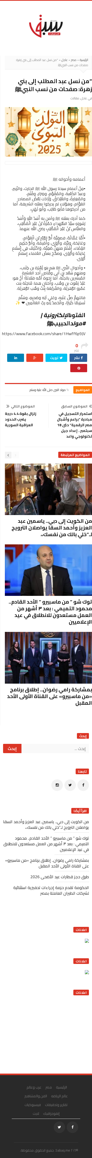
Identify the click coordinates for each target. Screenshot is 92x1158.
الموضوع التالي (23, 406)
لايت (36, 1113)
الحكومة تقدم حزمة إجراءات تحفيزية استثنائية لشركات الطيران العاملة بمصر (51, 890)
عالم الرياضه (59, 1096)
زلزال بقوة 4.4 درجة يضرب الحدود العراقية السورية (20, 419)
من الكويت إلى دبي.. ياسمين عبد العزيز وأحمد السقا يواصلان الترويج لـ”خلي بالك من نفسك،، (52, 527)
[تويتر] (70, 785)
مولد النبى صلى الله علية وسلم (48, 390)
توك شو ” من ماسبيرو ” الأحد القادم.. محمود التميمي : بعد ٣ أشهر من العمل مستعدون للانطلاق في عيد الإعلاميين (50, 611)
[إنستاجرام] (57, 785)
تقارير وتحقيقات (56, 1104)
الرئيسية (84, 60)
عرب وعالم (34, 1087)
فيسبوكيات (33, 1104)
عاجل (64, 60)
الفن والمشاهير (36, 1096)
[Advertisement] (50, 1032)
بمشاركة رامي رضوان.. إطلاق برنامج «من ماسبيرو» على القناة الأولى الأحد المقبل (49, 696)
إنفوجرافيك (51, 1113)
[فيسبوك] (83, 785)
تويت (54, 358)
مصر (73, 60)
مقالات (75, 98)
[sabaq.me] (46, 25)
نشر (77, 358)
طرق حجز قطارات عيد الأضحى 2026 (59, 877)
